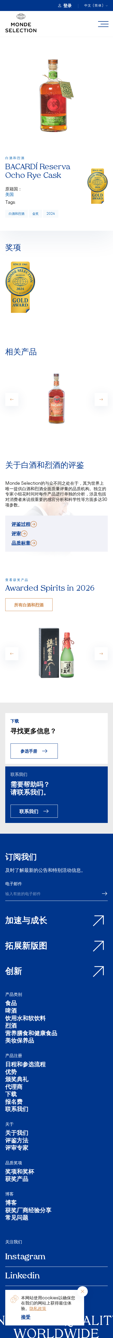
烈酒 (11, 1026)
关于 (9, 1124)
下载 (11, 1095)
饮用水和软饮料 (25, 1019)
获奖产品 (16, 1179)
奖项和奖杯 (19, 1172)
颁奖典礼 (16, 1080)
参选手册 (28, 751)
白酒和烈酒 (16, 214)
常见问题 (16, 1218)
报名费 (14, 1102)
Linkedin (22, 1276)
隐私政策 (37, 1308)
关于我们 (16, 1133)
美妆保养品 (19, 1041)
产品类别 (13, 994)
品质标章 (21, 543)
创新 (13, 972)
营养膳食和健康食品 (31, 1034)
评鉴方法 (16, 1141)
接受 (25, 1317)
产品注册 (13, 1055)
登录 (67, 5)
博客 (9, 1193)
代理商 (14, 1087)
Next (101, 399)
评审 (16, 533)
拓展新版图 (26, 946)
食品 (11, 1004)
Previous (11, 399)
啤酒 (11, 1011)
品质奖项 (13, 1162)
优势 (11, 1072)
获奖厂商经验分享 (28, 1211)
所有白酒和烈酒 (29, 604)
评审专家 (16, 1148)
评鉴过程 (21, 524)
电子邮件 (13, 883)
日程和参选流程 (25, 1065)
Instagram (25, 1257)
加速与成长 (26, 921)
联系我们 (28, 811)
